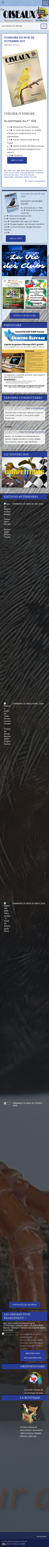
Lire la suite (17, 160)
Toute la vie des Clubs (24, 315)
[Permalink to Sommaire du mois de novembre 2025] (24, 78)
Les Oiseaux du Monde (12, 26)
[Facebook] (3, 2)
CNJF (6, 173)
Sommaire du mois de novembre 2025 (19, 39)
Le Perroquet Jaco (38, 408)
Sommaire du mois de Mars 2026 (29, 903)
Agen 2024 (20, 170)
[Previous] (7, 294)
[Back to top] (43, 1541)
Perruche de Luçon (11, 175)
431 (13, 170)
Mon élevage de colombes (34, 432)
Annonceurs (41, 1536)
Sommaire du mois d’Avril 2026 (28, 703)
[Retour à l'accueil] (24, 14)
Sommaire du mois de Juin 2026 (33, 195)
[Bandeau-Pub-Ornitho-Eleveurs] (24, 360)
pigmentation (9, 177)
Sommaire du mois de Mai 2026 (28, 504)
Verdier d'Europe (30, 177)
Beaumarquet (31, 170)
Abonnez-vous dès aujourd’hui (32, 1355)
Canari (40, 170)
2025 (9, 170)
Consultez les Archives (25, 1305)
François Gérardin (27, 173)
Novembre (39, 173)
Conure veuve (14, 173)
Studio (23, 1544)
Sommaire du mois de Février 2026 (27, 1104)
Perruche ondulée (27, 175)
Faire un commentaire (36, 181)
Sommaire (16, 45)
